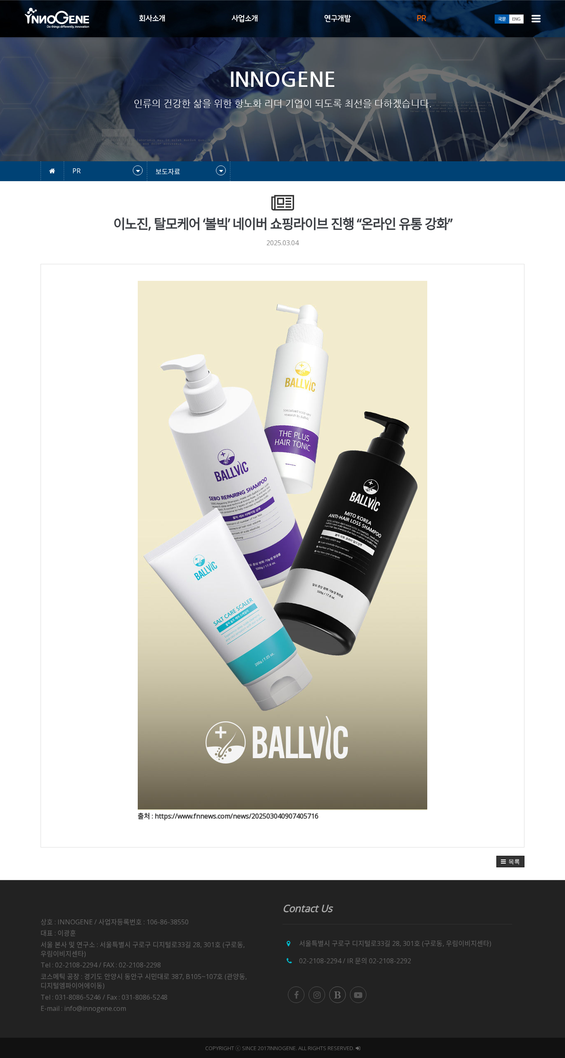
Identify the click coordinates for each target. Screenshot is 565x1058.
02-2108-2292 (390, 960)
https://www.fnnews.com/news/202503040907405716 (236, 816)
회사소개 (152, 18)
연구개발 (337, 18)
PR (421, 18)
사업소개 (245, 18)
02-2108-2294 (320, 960)
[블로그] (337, 994)
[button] (510, 861)
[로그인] (358, 1048)
